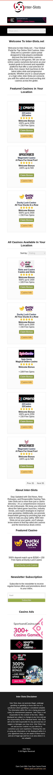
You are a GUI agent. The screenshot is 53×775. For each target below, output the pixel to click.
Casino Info (26, 136)
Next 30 (40, 483)
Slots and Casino (26, 270)
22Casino (26, 113)
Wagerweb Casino (26, 158)
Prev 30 (30, 483)
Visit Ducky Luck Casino (26, 565)
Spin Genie (26, 359)
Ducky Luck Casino (26, 203)
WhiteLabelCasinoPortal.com (35, 769)
